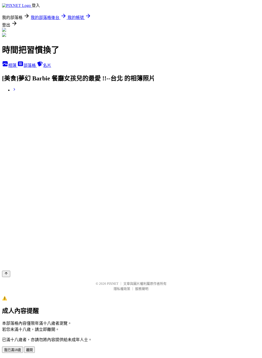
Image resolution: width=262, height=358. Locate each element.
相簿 (12, 65)
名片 (47, 65)
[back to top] (6, 274)
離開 (29, 350)
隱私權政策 (122, 289)
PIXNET (112, 284)
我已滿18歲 (12, 350)
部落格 (30, 65)
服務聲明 (141, 289)
